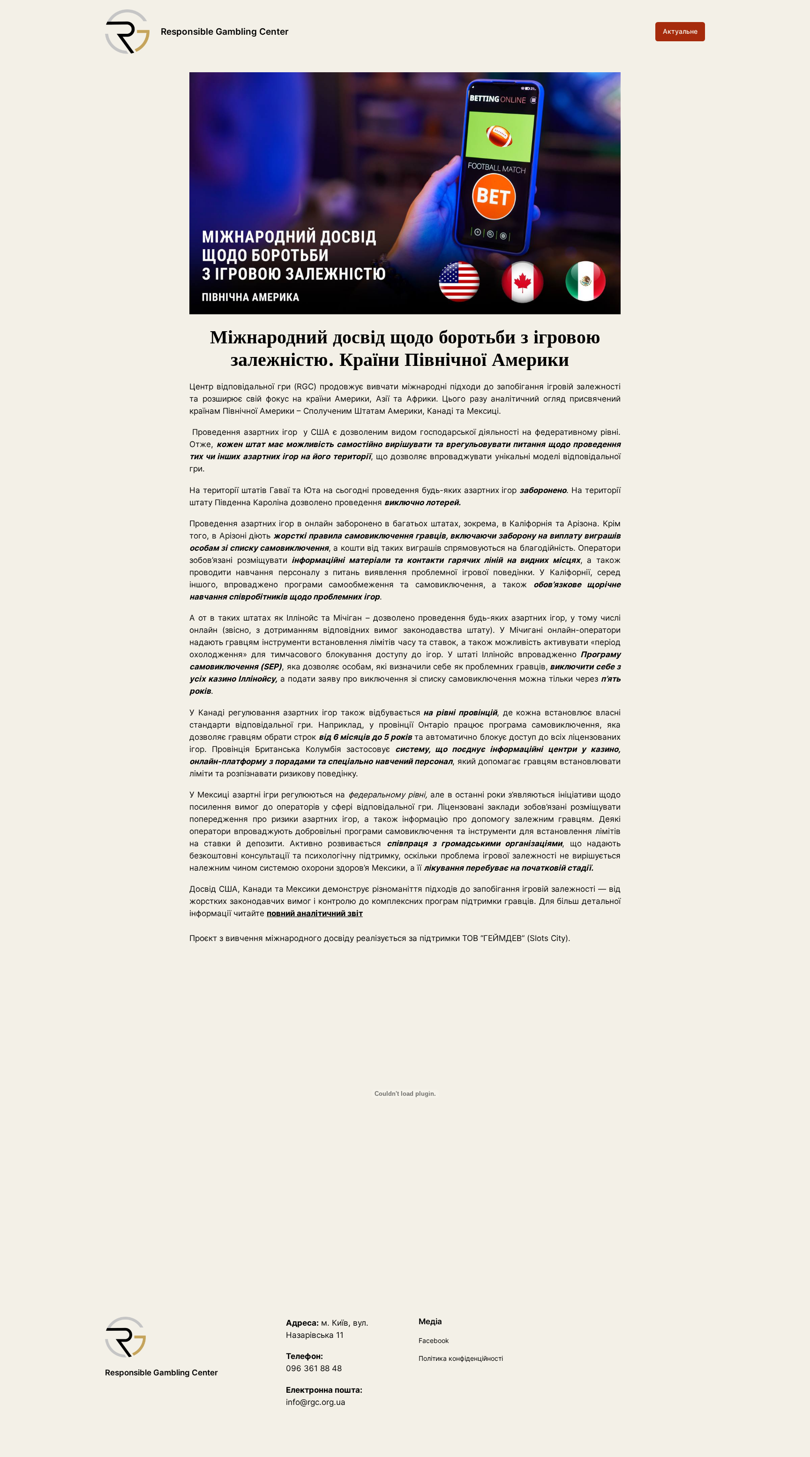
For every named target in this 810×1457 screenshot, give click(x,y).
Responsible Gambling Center (225, 31)
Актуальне (680, 31)
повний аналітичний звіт (315, 913)
